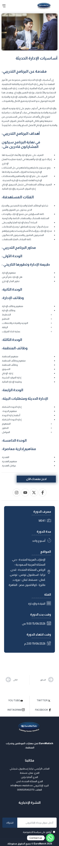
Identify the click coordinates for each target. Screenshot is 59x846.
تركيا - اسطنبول (36, 574)
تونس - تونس (18, 574)
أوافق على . (36, 832)
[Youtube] (25, 492)
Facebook (41, 709)
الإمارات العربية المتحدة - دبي (28, 559)
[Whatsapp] (50, 838)
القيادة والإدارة (36, 603)
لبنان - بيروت (20, 579)
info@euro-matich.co (22, 785)
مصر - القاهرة (16, 584)
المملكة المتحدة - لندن (24, 569)
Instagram (14, 710)
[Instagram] (16, 492)
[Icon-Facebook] (42, 492)
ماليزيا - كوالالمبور (35, 584)
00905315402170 (25, 789)
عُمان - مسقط (36, 579)
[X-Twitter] (34, 492)
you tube (14, 700)
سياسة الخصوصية (32, 832)
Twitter (42, 700)
